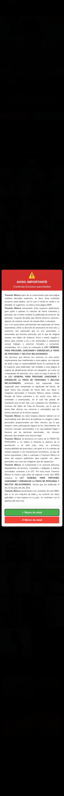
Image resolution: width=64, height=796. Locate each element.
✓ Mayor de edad (32, 512)
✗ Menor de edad (32, 520)
